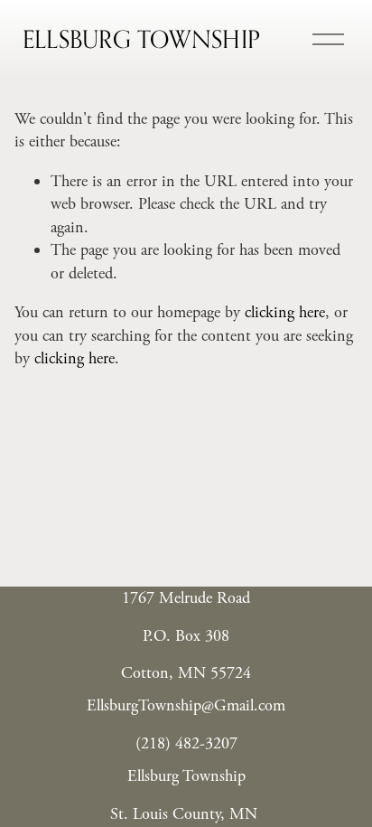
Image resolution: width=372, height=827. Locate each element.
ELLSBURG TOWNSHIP (142, 38)
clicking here (285, 312)
